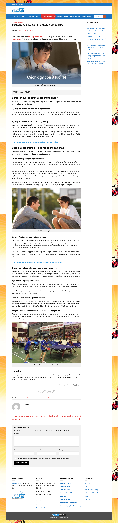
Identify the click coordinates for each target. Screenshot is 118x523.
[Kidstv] (19, 10)
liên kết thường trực (48, 397)
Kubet (38, 504)
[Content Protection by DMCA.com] (59, 514)
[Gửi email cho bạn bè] (46, 391)
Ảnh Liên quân (65, 490)
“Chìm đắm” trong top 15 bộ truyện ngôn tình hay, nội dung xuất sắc (96, 31)
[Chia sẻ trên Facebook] (39, 391)
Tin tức (24, 16)
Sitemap (87, 499)
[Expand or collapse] (79, 92)
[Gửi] (104, 16)
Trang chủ (16, 16)
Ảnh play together (66, 483)
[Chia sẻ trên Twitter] (43, 391)
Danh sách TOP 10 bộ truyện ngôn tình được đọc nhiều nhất (96, 47)
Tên (15, 450)
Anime (66, 16)
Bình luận (17, 434)
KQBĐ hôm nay (41, 507)
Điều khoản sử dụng (91, 490)
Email (39, 450)
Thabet (38, 501)
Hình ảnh (60, 16)
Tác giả (87, 496)
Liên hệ (21, 4)
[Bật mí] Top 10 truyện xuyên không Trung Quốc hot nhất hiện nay (96, 56)
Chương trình (33, 16)
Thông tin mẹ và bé (47, 16)
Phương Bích (32, 30)
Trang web (62, 450)
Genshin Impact (75, 16)
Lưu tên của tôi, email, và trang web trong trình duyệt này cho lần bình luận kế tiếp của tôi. (43, 458)
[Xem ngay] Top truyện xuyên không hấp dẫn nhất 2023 (96, 63)
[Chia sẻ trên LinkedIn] (53, 391)
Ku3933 (38, 498)
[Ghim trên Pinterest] (49, 391)
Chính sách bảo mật (91, 493)
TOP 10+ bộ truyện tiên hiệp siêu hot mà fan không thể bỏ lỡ (96, 39)
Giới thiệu (14, 4)
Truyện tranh (86, 16)
